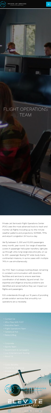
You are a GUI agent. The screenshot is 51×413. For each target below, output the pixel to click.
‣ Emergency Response (14, 371)
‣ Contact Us (9, 319)
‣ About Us (8, 356)
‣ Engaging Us (10, 374)
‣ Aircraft (7, 377)
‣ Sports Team (10, 347)
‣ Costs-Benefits (11, 365)
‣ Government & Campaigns (16, 350)
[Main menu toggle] (48, 4)
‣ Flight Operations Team (15, 328)
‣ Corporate (9, 343)
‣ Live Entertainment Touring (16, 353)
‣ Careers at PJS (11, 332)
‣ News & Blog (10, 335)
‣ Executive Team (11, 325)
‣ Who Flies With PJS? (13, 322)
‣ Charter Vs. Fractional (14, 368)
